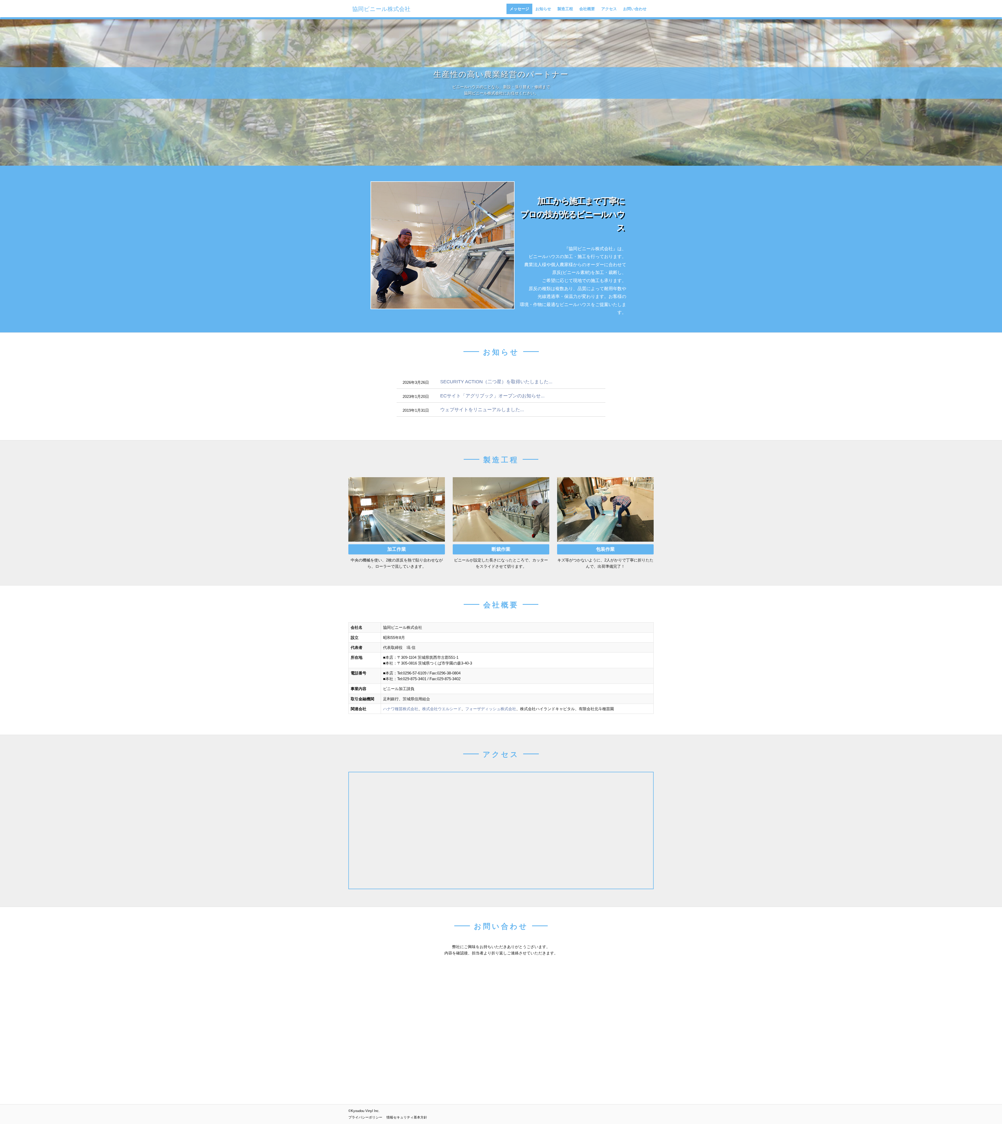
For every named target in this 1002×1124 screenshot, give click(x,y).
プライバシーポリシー (365, 1117)
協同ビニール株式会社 (381, 9)
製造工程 (565, 9)
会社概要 (587, 9)
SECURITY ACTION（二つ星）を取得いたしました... (496, 381)
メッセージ (519, 9)
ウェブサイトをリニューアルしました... (482, 409)
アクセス (609, 9)
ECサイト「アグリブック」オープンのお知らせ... (492, 395)
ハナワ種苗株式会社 (400, 709)
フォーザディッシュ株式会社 (490, 709)
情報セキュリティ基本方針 (406, 1117)
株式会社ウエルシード (441, 709)
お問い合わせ (635, 9)
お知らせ (543, 9)
